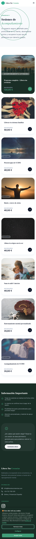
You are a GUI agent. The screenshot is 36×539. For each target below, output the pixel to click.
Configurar (18, 531)
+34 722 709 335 (9, 491)
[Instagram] (3, 506)
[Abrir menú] (34, 3)
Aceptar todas (18, 535)
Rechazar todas (18, 526)
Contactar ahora (12, 446)
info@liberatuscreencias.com (13, 488)
